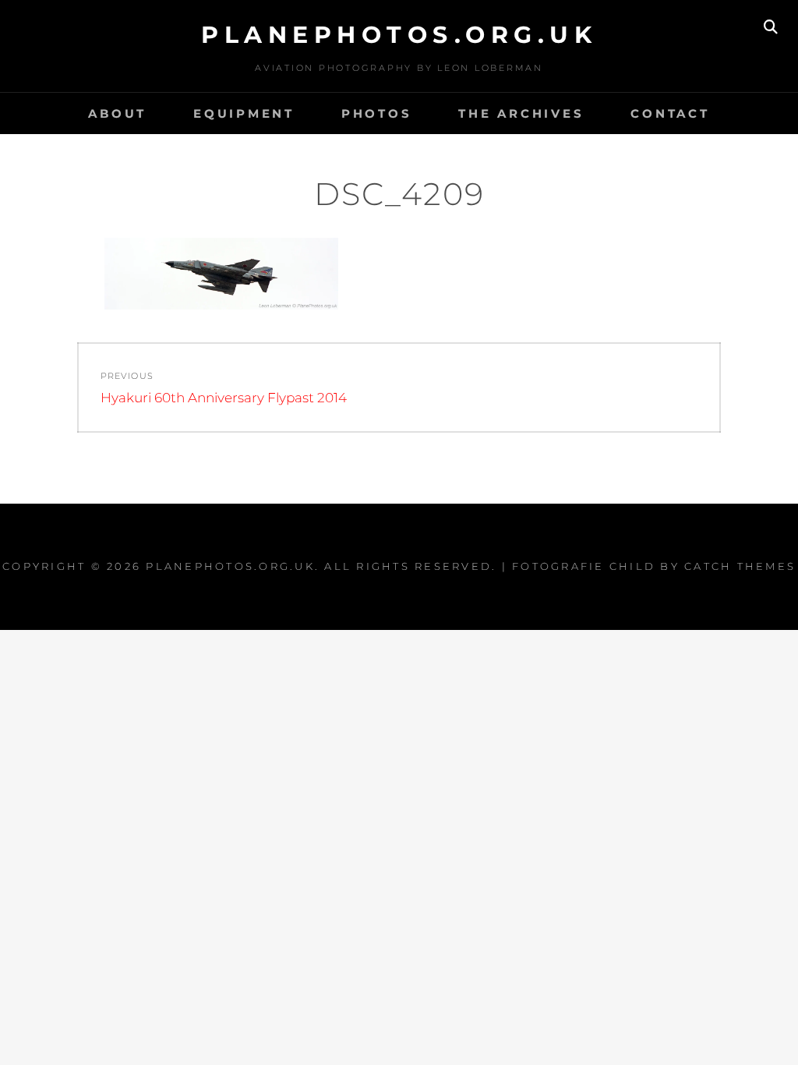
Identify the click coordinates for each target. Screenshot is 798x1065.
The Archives (521, 113)
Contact (669, 113)
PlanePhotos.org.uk (399, 34)
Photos (376, 113)
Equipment (244, 113)
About (117, 113)
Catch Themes (740, 566)
